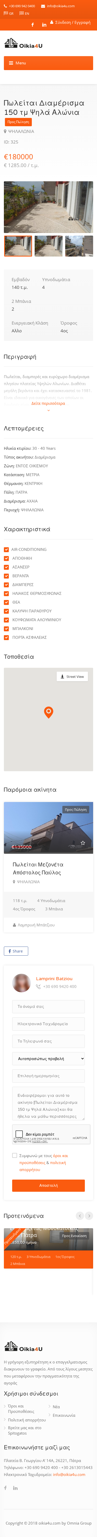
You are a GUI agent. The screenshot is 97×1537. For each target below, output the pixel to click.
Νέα (56, 1406)
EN (27, 13)
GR (11, 13)
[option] (48, 207)
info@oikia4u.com (61, 6)
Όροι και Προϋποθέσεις (21, 1408)
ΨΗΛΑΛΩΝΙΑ (20, 131)
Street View (75, 676)
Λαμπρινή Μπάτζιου (36, 924)
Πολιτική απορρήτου (27, 1419)
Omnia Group (79, 1523)
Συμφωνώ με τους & (43, 1162)
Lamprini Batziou (54, 978)
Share (17, 951)
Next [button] (78, 213)
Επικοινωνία (64, 1415)
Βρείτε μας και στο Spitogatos (24, 1430)
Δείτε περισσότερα (48, 403)
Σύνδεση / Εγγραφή (72, 22)
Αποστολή (48, 1185)
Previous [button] (18, 213)
